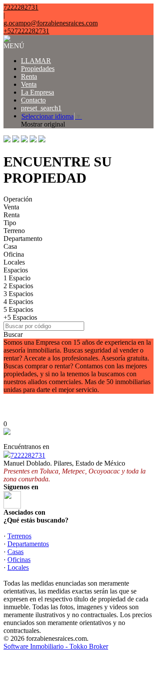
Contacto (33, 100)
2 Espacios (18, 286)
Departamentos (28, 544)
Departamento (22, 238)
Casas (15, 551)
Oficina (13, 254)
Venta (29, 84)
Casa (10, 246)
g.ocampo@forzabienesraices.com (50, 23)
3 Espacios (18, 293)
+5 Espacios (20, 317)
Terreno (14, 230)
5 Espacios (18, 309)
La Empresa (37, 92)
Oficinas (19, 559)
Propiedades (38, 68)
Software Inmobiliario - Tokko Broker (55, 646)
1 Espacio (17, 278)
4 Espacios (18, 301)
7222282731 (27, 455)
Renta (29, 76)
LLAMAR (36, 60)
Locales (14, 262)
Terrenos (19, 536)
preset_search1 (41, 108)
